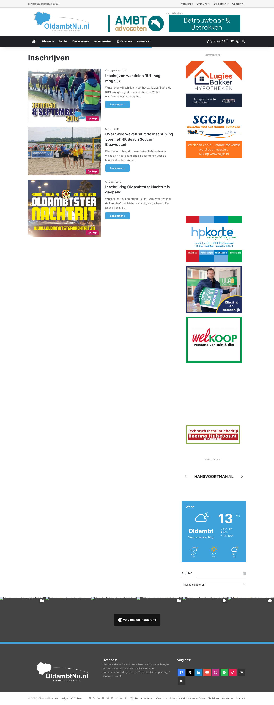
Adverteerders (102, 41)
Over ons (201, 3)
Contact (236, 3)
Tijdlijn (134, 698)
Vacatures (187, 3)
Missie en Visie (196, 698)
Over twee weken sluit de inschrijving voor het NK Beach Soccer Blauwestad (139, 139)
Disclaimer (220, 3)
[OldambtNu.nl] (62, 21)
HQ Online (75, 698)
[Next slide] (241, 476)
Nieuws (46, 41)
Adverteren (147, 698)
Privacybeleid (177, 698)
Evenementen (80, 41)
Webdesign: (62, 698)
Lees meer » (117, 104)
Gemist (63, 41)
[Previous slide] (185, 476)
